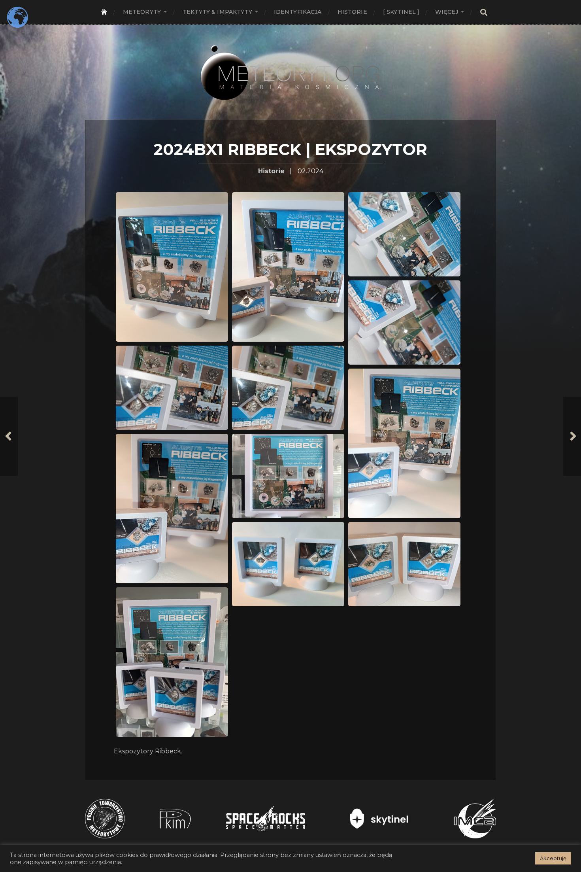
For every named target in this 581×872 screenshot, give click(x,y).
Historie (352, 11)
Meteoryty (142, 11)
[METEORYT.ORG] (290, 64)
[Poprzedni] (9, 436)
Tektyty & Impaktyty (217, 11)
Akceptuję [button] (553, 858)
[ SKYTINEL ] (401, 11)
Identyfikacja (298, 11)
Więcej (446, 11)
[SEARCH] (484, 12)
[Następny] (572, 436)
